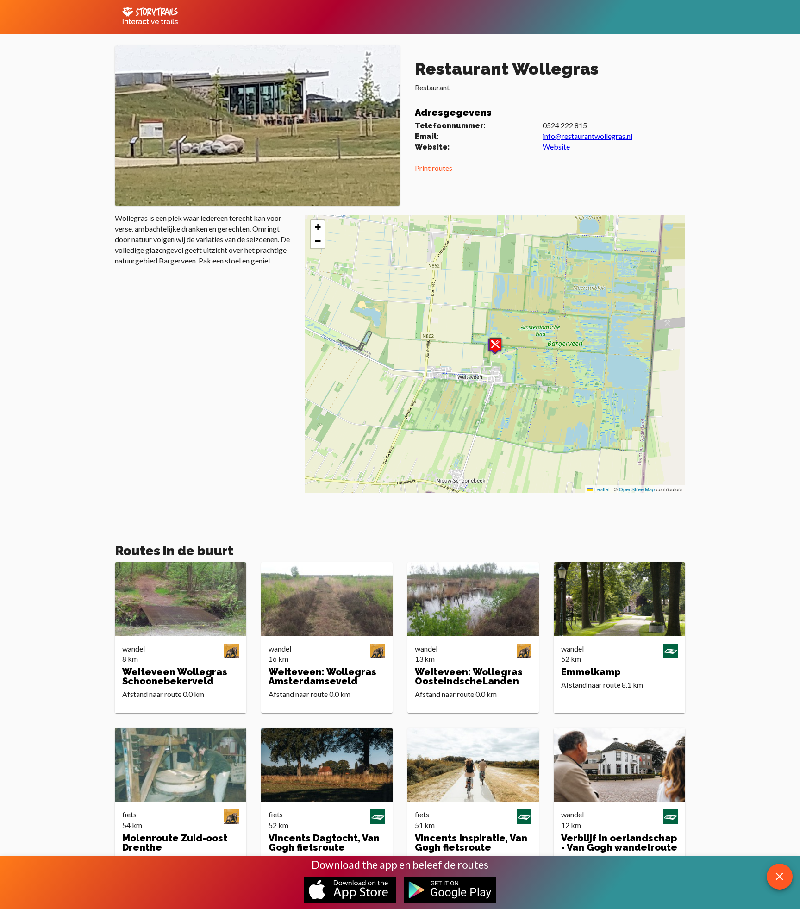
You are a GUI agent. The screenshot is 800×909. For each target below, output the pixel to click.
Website (556, 146)
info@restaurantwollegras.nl (587, 136)
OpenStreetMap (637, 489)
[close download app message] (780, 877)
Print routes (433, 167)
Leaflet (601, 489)
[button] (495, 345)
